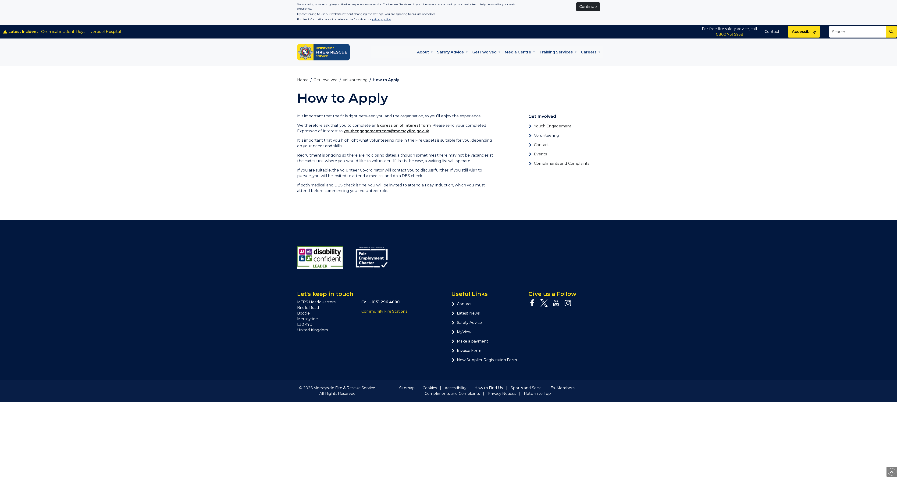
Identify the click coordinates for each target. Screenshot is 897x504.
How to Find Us (488, 388)
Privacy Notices (502, 393)
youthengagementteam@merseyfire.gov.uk (386, 131)
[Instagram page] (568, 303)
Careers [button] (589, 52)
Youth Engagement (552, 126)
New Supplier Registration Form (487, 360)
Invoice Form (469, 350)
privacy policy (381, 19)
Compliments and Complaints (561, 163)
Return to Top (537, 393)
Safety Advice (469, 322)
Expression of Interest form (404, 125)
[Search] (891, 32)
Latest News (468, 313)
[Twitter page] (544, 303)
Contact (772, 31)
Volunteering (546, 135)
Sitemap (407, 388)
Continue (588, 6)
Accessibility (804, 31)
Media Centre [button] (518, 52)
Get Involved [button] (485, 52)
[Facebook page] (532, 303)
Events (540, 154)
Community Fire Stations (384, 311)
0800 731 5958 (729, 34)
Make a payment (472, 341)
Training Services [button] (556, 52)
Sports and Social (527, 388)
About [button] (423, 52)
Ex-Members (562, 388)
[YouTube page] (556, 303)
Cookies (430, 388)
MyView (464, 332)
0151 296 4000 (386, 302)
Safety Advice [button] (451, 52)
